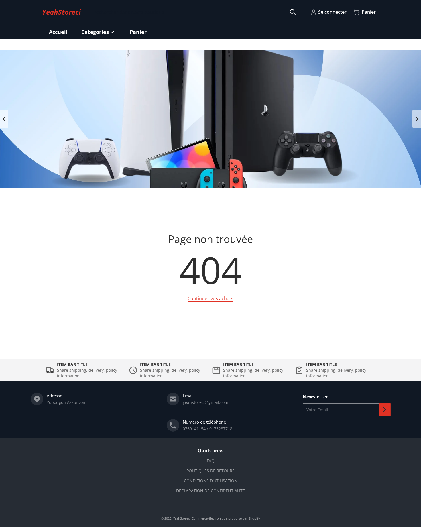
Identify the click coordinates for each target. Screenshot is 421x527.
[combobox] (194, 12)
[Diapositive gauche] (4, 119)
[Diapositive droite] (416, 119)
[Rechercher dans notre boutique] (293, 12)
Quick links (210, 450)
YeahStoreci (181, 518)
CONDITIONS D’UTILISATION (210, 480)
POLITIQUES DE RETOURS (210, 470)
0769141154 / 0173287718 (207, 428)
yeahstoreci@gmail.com (205, 402)
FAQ (211, 460)
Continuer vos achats (210, 298)
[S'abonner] (385, 409)
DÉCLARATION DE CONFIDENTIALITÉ (210, 490)
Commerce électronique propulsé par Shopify (226, 518)
